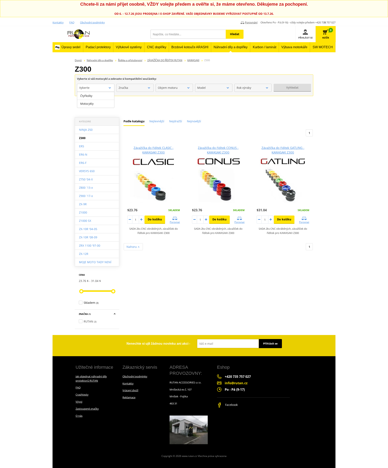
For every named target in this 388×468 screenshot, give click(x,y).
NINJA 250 (86, 130)
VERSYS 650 (87, 171)
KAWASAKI (193, 60)
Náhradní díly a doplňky (100, 60)
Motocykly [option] (87, 104)
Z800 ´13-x (86, 188)
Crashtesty (82, 394)
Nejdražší (175, 121)
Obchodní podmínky (92, 22)
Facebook (231, 405)
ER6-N (83, 154)
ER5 (81, 146)
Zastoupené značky (87, 408)
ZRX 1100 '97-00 (89, 245)
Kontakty (58, 22)
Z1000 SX (85, 221)
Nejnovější (194, 121)
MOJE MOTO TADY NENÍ (95, 262)
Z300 (82, 138)
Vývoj (79, 401)
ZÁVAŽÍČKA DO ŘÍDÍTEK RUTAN (164, 60)
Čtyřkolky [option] (86, 96)
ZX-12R (83, 254)
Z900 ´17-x (86, 196)
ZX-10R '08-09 (88, 237)
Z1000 (83, 212)
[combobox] (95, 88)
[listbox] (95, 100)
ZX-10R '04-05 (88, 229)
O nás (79, 416)
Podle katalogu (133, 121)
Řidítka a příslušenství (130, 60)
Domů (78, 60)
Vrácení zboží (130, 390)
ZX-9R (83, 204)
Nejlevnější (156, 121)
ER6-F (82, 163)
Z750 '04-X (86, 179)
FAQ (71, 22)
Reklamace (128, 397)
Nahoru (132, 247)
